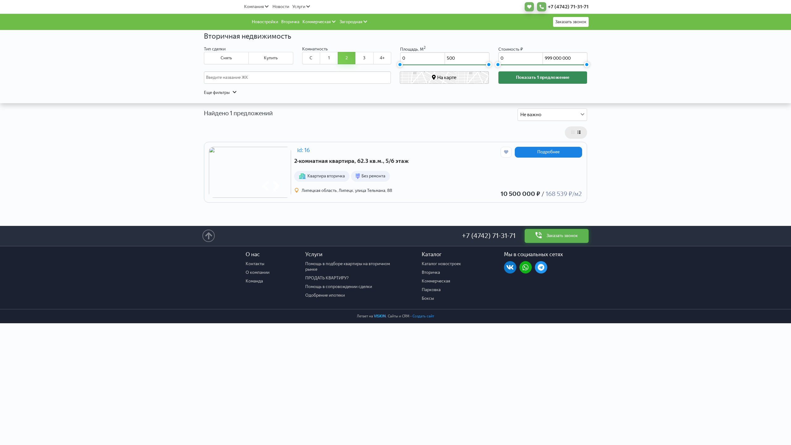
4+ (382, 58)
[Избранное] (528, 6)
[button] (265, 186)
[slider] (400, 64)
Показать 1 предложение (542, 77)
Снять (226, 58)
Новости (281, 6)
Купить (271, 58)
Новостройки (265, 21)
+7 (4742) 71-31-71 (488, 235)
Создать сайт (423, 316)
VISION (380, 316)
